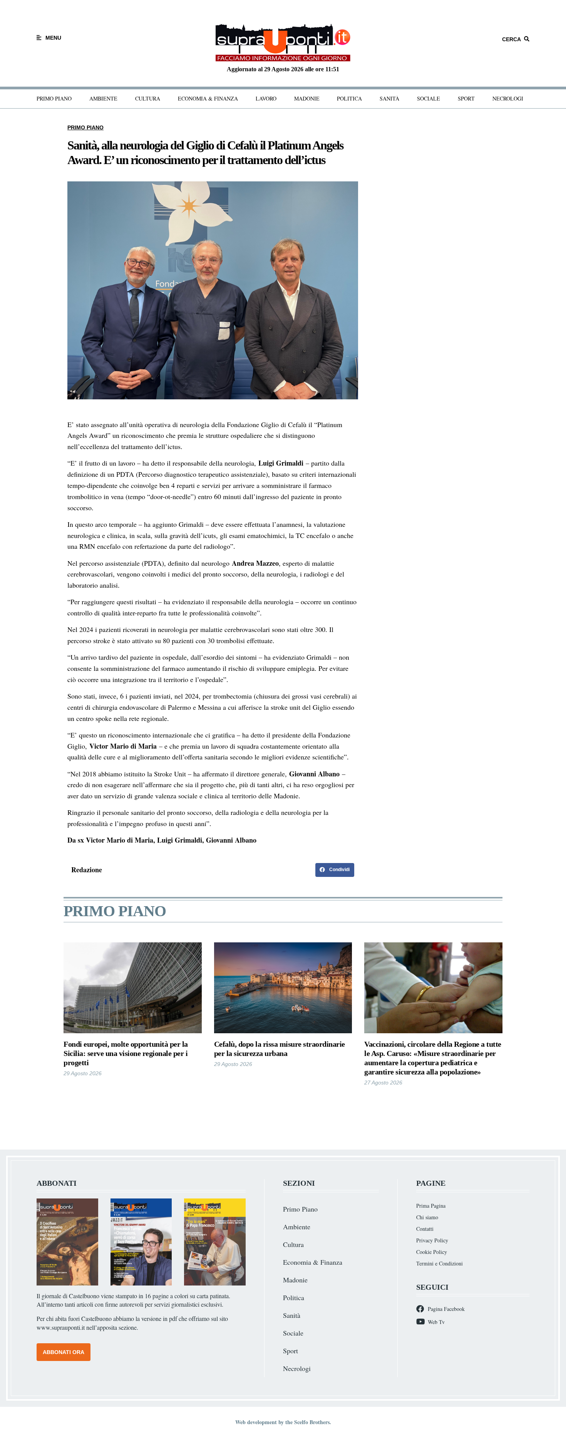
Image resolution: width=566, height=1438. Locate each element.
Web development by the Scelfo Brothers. (283, 1422)
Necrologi (507, 98)
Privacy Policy (432, 1240)
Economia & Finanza (208, 98)
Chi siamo (427, 1217)
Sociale (428, 98)
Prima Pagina (430, 1205)
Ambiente (103, 98)
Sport (466, 98)
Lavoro (266, 98)
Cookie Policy (431, 1251)
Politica (349, 98)
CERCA (511, 39)
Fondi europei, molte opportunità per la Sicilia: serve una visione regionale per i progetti (126, 1053)
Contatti (425, 1228)
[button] (334, 870)
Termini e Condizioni (439, 1263)
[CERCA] (526, 39)
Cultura (147, 98)
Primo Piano (54, 98)
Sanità (389, 98)
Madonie (307, 98)
